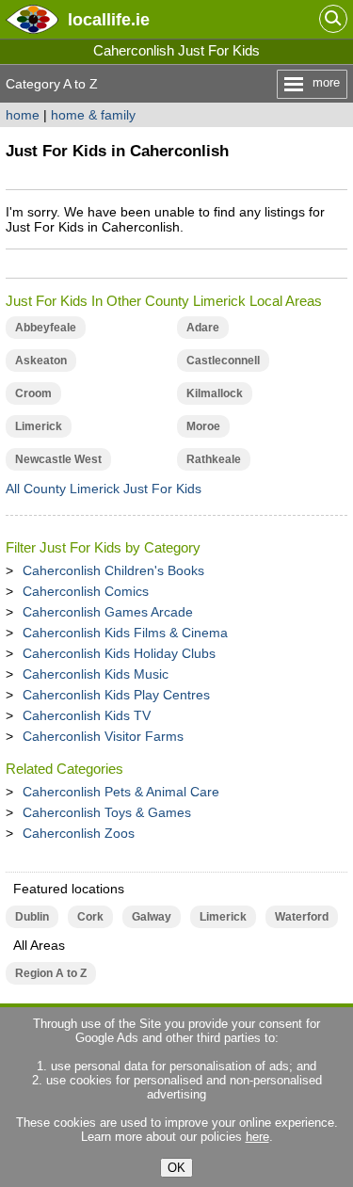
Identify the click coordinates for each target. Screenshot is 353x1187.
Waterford (302, 916)
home (23, 114)
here (257, 1137)
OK (176, 1168)
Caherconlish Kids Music (95, 674)
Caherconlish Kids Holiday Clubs (119, 653)
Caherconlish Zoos (79, 833)
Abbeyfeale (45, 327)
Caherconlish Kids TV (87, 715)
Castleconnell (223, 360)
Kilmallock (214, 393)
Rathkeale (213, 459)
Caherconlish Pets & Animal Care (121, 791)
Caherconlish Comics (86, 591)
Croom (33, 393)
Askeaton (41, 360)
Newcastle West (58, 459)
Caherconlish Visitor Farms (103, 736)
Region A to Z (51, 973)
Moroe (203, 426)
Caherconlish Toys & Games (107, 812)
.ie (109, 19)
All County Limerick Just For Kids (103, 488)
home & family (93, 114)
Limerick (38, 426)
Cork (90, 916)
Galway (151, 916)
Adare (202, 327)
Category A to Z (52, 83)
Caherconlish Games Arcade (108, 611)
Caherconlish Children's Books (113, 570)
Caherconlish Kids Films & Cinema (125, 632)
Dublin (32, 916)
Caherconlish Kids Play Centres (116, 694)
